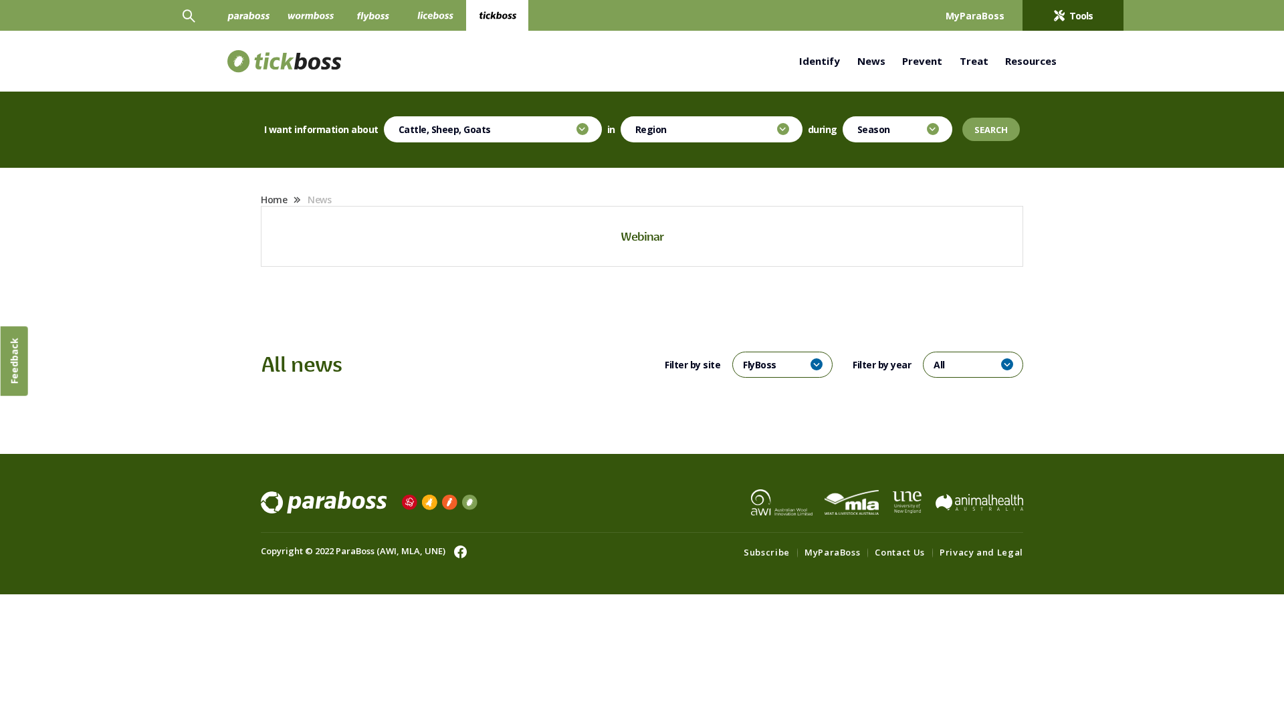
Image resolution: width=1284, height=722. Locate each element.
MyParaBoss (833, 552)
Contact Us (900, 552)
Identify (819, 61)
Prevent (922, 61)
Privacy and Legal (981, 552)
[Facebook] (457, 551)
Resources (1031, 61)
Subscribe (767, 552)
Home (274, 199)
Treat (974, 61)
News (871, 61)
